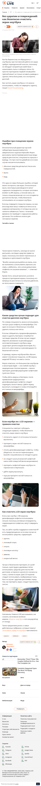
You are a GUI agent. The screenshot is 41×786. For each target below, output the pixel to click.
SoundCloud (29, 757)
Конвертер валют (8, 737)
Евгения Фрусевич (10, 645)
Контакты (5, 724)
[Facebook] (11, 650)
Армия (22, 8)
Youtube (8, 747)
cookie (16, 784)
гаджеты (6, 636)
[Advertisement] (20, 115)
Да (38, 784)
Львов (22, 693)
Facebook (8, 760)
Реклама (5, 727)
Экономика (30, 8)
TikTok (27, 747)
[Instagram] (7, 650)
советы (25, 636)
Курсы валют (6, 734)
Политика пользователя (28, 719)
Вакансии (5, 721)
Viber (7, 754)
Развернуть (20, 709)
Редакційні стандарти (27, 728)
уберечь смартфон (16, 619)
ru (32, 3)
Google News (29, 750)
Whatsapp (8, 764)
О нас (4, 719)
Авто (22, 677)
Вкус (3, 685)
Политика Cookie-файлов (26, 732)
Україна (6, 8)
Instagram (8, 757)
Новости (15, 8)
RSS (26, 760)
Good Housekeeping (15, 88)
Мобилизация (7, 700)
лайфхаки (15, 636)
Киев (4, 693)
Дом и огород (25, 685)
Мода (22, 700)
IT (10, 12)
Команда (5, 732)
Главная (4, 12)
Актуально (6, 677)
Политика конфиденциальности (27, 722)
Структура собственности (10, 729)
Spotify (27, 754)
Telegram (8, 750)
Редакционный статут (27, 726)
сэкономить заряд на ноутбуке (14, 630)
